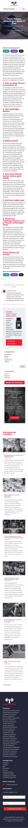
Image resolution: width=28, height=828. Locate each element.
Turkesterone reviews (8, 774)
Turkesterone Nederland (9, 777)
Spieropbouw (7, 354)
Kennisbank (6, 768)
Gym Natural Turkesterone (10, 753)
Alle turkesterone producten (10, 756)
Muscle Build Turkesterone (10, 727)
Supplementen (8, 360)
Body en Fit (7, 375)
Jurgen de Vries (11, 26)
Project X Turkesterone (9, 716)
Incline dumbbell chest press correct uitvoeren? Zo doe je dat (13, 537)
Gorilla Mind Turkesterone (9, 714)
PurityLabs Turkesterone (9, 754)
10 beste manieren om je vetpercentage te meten (11, 578)
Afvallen (6, 356)
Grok (21, 51)
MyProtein (7, 377)
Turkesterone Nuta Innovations (11, 749)
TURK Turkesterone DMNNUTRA (11, 747)
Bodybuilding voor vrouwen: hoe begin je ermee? (15, 393)
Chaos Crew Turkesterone (9, 721)
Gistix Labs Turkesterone (9, 740)
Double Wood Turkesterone (10, 738)
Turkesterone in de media (9, 775)
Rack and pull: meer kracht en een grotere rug (13, 620)
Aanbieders (6, 763)
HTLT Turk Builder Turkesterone (11, 718)
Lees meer (14, 418)
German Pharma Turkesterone (11, 712)
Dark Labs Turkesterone (9, 736)
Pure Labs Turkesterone (9, 729)
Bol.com (6, 374)
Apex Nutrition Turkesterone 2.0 (11, 710)
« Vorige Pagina (7, 685)
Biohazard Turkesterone (9, 720)
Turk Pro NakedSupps (8, 731)
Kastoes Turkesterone (8, 725)
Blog (4, 766)
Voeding (6, 361)
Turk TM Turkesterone (8, 745)
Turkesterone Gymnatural (9, 734)
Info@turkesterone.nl (12, 784)
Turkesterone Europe (8, 732)
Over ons (5, 770)
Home (4, 30)
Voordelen (5, 764)
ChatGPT (6, 51)
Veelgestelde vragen (8, 772)
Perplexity (14, 51)
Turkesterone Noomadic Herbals (11, 742)
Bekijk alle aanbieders (11, 342)
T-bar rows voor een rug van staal (12, 661)
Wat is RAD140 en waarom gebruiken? (12, 495)
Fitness (14, 27)
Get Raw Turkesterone (8, 723)
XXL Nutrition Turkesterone (10, 751)
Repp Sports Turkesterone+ (10, 743)
